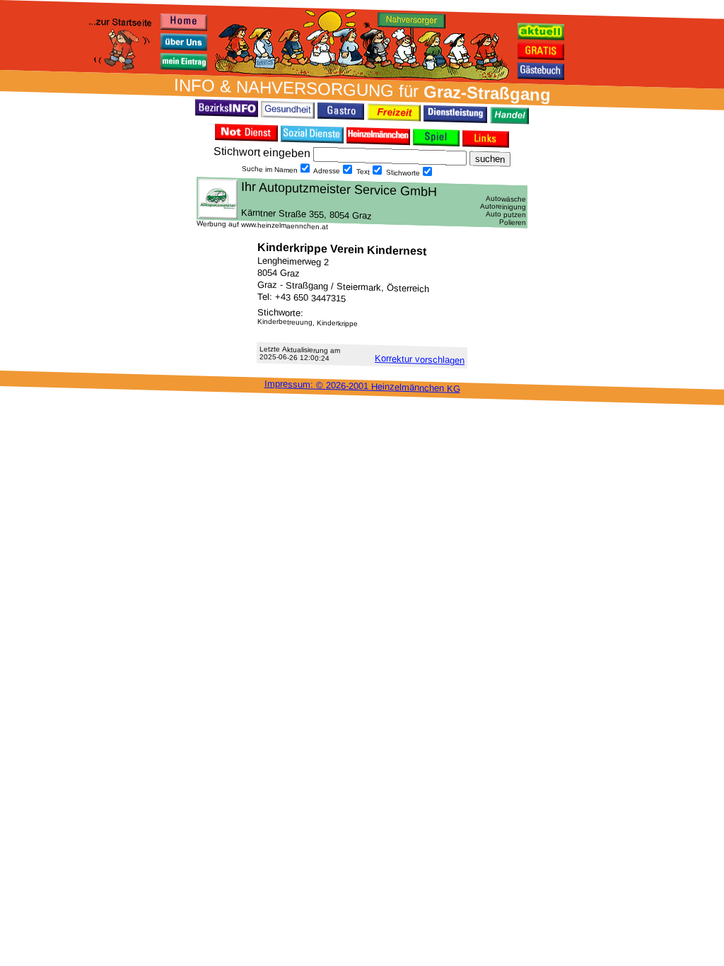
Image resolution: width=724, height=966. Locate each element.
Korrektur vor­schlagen (420, 359)
